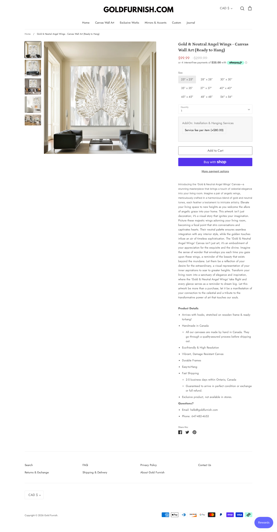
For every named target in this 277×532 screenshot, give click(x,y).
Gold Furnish (50, 515)
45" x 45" (187, 97)
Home (86, 23)
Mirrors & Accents (155, 23)
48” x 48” (207, 97)
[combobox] (215, 109)
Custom (176, 23)
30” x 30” (226, 79)
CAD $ (224, 8)
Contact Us (204, 465)
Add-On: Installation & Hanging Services (207, 123)
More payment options (215, 171)
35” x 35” (187, 88)
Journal (191, 23)
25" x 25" (187, 79)
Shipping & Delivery (95, 472)
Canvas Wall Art (104, 23)
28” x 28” (207, 79)
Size (180, 72)
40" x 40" (226, 88)
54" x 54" (226, 97)
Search (29, 465)
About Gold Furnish (152, 472)
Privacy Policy (148, 465)
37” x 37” (206, 88)
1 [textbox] (181, 111)
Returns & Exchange (37, 472)
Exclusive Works (129, 23)
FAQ (85, 465)
